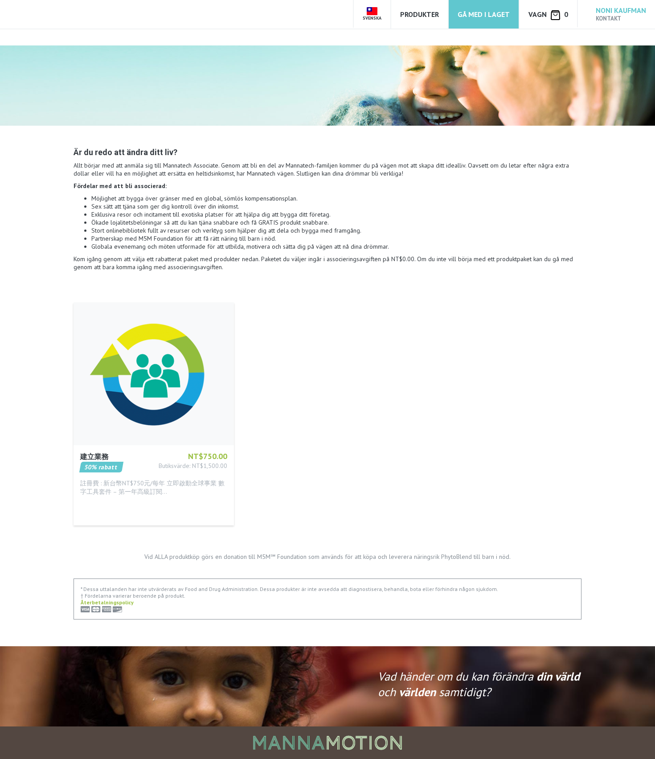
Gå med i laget (484, 14)
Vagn (548, 14)
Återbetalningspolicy (107, 602)
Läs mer (91, 505)
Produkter (419, 14)
